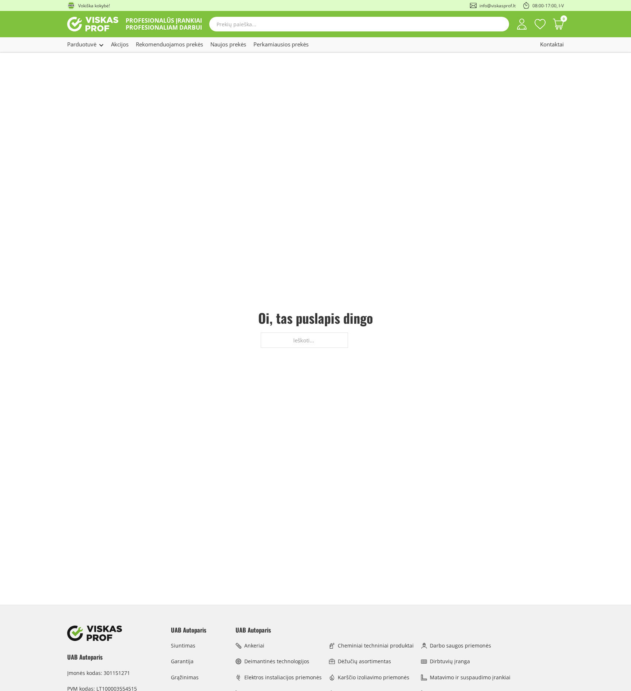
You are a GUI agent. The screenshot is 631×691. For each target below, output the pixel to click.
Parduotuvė (81, 44)
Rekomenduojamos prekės (169, 44)
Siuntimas (183, 645)
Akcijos (120, 44)
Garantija (182, 661)
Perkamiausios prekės (281, 44)
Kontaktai (552, 44)
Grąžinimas (185, 677)
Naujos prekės (228, 44)
